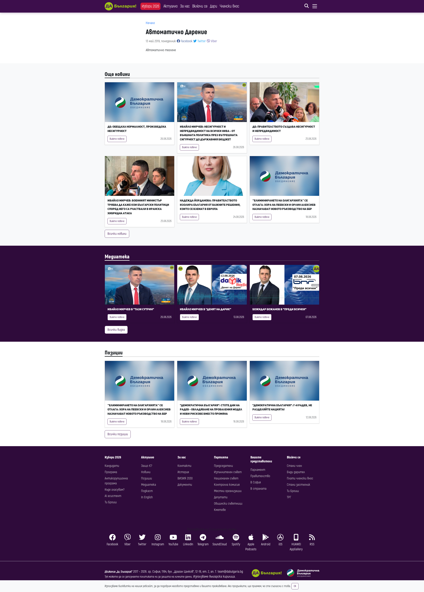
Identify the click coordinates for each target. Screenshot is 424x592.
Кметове (220, 510)
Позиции (114, 352)
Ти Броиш (111, 502)
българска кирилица (222, 576)
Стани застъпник (298, 485)
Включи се (199, 6)
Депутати (220, 497)
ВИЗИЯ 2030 (185, 478)
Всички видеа (116, 330)
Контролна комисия (227, 485)
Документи (185, 485)
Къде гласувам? (114, 490)
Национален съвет (226, 478)
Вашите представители (261, 459)
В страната (258, 489)
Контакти (184, 466)
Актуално (170, 6)
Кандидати (112, 466)
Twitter (201, 41)
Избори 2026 (150, 6)
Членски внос (229, 6)
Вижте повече (117, 139)
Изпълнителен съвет (228, 472)
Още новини (117, 74)
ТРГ (289, 497)
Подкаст (147, 491)
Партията (221, 457)
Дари (213, 6)
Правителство (260, 476)
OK (295, 586)
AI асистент (113, 496)
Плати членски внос (300, 478)
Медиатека (117, 256)
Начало (150, 23)
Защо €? (146, 466)
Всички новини (116, 234)
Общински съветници (228, 503)
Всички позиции (117, 434)
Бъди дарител (296, 472)
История (183, 472)
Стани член (294, 466)
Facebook (186, 41)
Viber (213, 41)
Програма (111, 472)
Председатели (223, 466)
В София (255, 482)
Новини (145, 472)
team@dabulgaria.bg (230, 571)
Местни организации (227, 491)
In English (147, 497)
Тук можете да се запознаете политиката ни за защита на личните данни (148, 576)
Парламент (257, 470)
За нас (185, 6)
